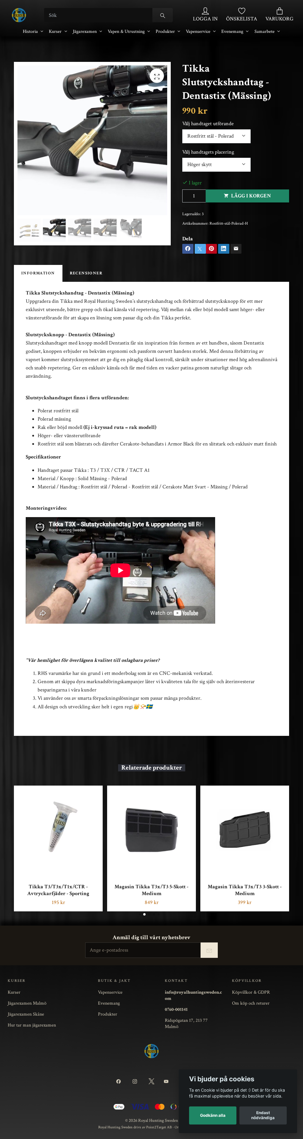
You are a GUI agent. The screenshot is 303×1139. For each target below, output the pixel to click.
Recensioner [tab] (86, 273)
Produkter (165, 31)
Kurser (55, 31)
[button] (139, 914)
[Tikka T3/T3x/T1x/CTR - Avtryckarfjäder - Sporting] (58, 830)
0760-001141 (176, 1009)
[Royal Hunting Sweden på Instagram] (136, 1082)
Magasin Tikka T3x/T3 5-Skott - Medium (151, 890)
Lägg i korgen (251, 195)
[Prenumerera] (209, 950)
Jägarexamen (85, 31)
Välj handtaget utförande (208, 123)
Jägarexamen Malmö (27, 1003)
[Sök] (162, 15)
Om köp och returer (251, 1003)
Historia (30, 31)
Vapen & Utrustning (126, 31)
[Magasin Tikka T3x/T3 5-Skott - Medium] (151, 830)
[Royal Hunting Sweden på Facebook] (119, 1082)
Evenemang (232, 31)
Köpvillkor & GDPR (251, 992)
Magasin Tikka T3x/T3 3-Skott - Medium (245, 890)
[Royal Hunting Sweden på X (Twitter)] (151, 1082)
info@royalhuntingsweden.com (193, 995)
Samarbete (264, 31)
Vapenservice (198, 31)
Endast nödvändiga (263, 1115)
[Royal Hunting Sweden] (18, 15)
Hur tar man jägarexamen (32, 1025)
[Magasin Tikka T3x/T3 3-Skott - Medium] (244, 830)
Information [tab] (38, 273)
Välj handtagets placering (208, 152)
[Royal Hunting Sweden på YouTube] (167, 1082)
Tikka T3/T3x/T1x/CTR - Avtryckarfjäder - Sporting (58, 890)
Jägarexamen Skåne (26, 1014)
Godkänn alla (212, 1115)
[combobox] (216, 136)
